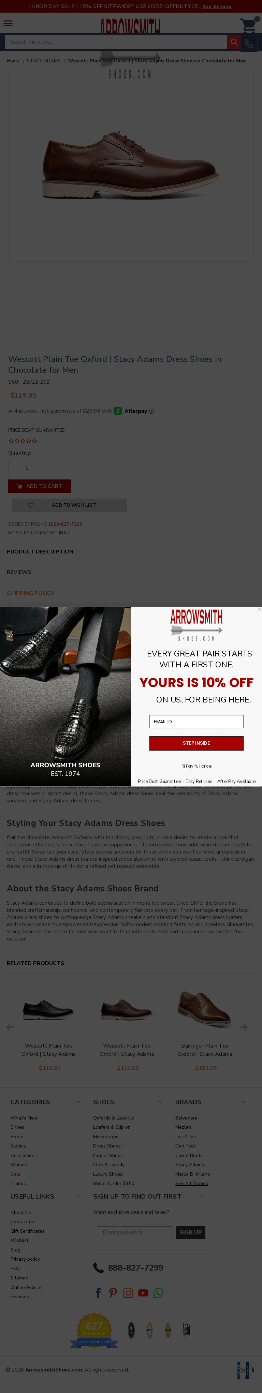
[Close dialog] (259, 609)
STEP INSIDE (196, 743)
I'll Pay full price (196, 766)
